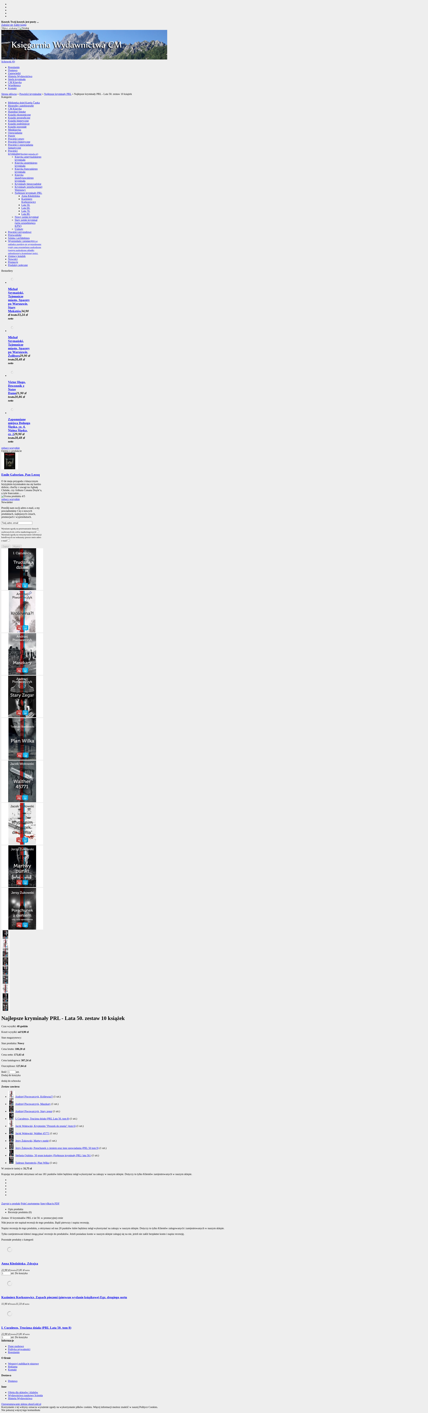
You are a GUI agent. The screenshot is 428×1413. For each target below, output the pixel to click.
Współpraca (14, 85)
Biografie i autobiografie (21, 105)
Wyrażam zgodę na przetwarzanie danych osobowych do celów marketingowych (20, 530)
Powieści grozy (16, 138)
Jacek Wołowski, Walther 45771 (32, 1133)
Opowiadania (15, 132)
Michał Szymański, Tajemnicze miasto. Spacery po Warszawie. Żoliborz (19, 346)
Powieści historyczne (19, 141)
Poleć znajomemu (30, 1203)
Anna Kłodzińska (30, 196)
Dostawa (12, 70)
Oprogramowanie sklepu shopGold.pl (21, 1404)
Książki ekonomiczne (19, 114)
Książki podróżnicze (19, 123)
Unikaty (19, 229)
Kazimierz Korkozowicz (28, 200)
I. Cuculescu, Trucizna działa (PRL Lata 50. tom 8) (42, 1118)
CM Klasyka (15, 82)
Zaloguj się (7, 24)
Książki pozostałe (17, 126)
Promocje (13, 262)
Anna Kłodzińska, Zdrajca (19, 1263)
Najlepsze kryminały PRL (28, 192)
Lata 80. (25, 214)
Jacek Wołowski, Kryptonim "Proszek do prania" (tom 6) (45, 1126)
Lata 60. (25, 208)
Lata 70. (25, 211)
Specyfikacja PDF (50, 1203)
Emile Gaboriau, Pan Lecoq (20, 474)
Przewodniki (14, 235)
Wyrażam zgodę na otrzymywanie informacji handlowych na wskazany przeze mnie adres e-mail (21, 537)
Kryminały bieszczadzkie (28, 183)
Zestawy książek (17, 256)
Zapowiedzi (14, 73)
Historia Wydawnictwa (20, 76)
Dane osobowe (16, 1346)
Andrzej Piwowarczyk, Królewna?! (34, 1096)
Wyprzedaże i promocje (24, 247)
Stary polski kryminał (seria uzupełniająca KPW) (26, 223)
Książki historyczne (18, 120)
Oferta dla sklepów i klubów (23, 1392)
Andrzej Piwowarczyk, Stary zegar (33, 1111)
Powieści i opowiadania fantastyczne (20, 146)
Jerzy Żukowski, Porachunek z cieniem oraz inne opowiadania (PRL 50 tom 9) (57, 1148)
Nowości (13, 259)
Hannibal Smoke (17, 111)
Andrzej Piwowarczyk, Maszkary (33, 1104)
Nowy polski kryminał (26, 217)
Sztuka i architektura (19, 238)
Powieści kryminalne (23, 152)
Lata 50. (25, 205)
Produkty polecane (18, 265)
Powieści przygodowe (19, 232)
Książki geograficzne (19, 117)
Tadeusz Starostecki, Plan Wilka (32, 1162)
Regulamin (14, 67)
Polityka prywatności (19, 1349)
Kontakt (12, 88)
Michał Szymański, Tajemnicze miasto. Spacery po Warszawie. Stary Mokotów (19, 300)
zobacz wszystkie (10, 447)
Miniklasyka (14, 129)
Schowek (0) (8, 61)
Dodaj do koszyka (11, 1075)
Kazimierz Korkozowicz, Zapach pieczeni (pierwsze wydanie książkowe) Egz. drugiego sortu (64, 1297)
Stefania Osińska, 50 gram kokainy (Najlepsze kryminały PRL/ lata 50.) (53, 1155)
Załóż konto (20, 24)
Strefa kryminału (17, 79)
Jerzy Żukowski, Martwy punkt (32, 1140)
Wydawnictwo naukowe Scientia (25, 1395)
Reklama (12, 1366)
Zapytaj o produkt (10, 1203)
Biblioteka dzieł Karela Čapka (24, 102)
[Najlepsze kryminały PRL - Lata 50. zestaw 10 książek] (22, 589)
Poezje (11, 135)
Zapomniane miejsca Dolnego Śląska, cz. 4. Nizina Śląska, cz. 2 (19, 427)
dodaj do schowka (11, 1080)
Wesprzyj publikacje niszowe (23, 1363)
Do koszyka (21, 1273)
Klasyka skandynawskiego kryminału (24, 177)
